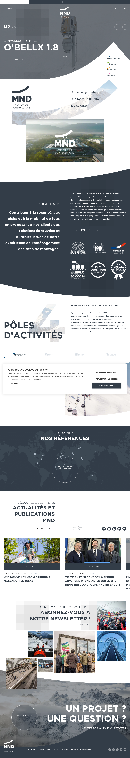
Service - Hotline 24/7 (14, 2)
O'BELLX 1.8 (31, 48)
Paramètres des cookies (106, 372)
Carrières (71, 2)
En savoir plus (13, 383)
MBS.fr (87, 2)
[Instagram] (114, 529)
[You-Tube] (124, 529)
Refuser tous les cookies (107, 379)
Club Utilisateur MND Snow (45, 2)
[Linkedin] (104, 529)
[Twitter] (119, 529)
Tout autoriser (107, 386)
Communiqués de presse (21, 41)
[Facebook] (109, 529)
